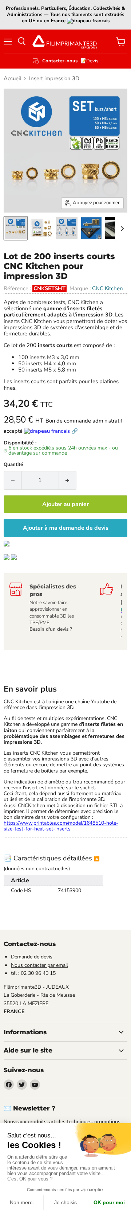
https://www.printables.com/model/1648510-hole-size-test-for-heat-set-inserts (61, 826)
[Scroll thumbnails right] (121, 228)
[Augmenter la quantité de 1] (68, 480)
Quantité (13, 464)
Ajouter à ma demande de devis (65, 528)
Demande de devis (31, 956)
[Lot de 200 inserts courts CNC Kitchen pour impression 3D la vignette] (15, 228)
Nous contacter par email (39, 965)
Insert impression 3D (54, 78)
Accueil (12, 78)
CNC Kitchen (107, 288)
